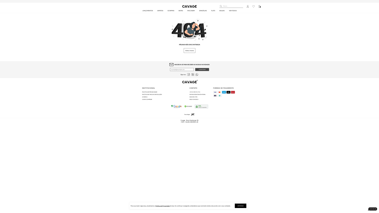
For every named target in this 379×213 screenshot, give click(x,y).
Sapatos (160, 10)
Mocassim (191, 10)
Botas (181, 10)
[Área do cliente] (248, 6)
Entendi (241, 206)
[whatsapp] (196, 74)
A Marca (144, 97)
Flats (213, 10)
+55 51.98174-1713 (195, 92)
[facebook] (188, 74)
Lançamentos (148, 10)
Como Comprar (147, 99)
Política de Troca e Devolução (152, 94)
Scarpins (171, 10)
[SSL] (201, 107)
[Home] (189, 7)
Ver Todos (233, 10)
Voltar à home (189, 50)
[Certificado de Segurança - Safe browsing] (176, 107)
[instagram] (192, 74)
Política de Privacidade (149, 92)
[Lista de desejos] (253, 6)
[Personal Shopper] (373, 209)
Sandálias (203, 10)
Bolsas (222, 10)
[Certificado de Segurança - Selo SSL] (188, 107)
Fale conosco (194, 99)
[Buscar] (220, 6)
